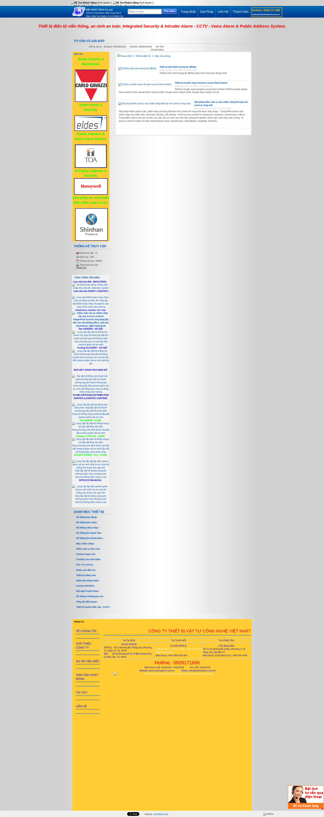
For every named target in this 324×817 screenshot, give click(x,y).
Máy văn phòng (162, 56)
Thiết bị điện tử (143, 56)
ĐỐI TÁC (78, 54)
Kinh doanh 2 (146, 2)
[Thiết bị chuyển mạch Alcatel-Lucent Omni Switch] (146, 84)
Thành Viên (240, 11)
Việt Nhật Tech (160, 814)
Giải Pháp (206, 11)
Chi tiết (245, 77)
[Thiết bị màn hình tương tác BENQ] (138, 68)
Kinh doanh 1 (104, 2)
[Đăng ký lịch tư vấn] (306, 808)
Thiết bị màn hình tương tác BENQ (178, 67)
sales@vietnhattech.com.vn (266, 14)
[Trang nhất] (124, 56)
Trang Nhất (188, 11)
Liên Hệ (223, 11)
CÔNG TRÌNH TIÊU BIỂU (87, 277)
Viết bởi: (156, 814)
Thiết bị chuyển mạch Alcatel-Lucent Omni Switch (201, 83)
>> (289, 784)
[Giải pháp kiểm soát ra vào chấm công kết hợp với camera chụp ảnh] (155, 103)
